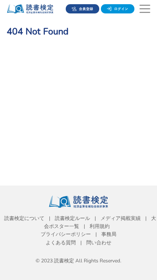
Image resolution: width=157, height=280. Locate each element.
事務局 (108, 234)
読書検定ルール (72, 218)
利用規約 (100, 226)
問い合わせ (98, 242)
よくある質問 (61, 242)
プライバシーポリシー (66, 234)
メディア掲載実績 (120, 218)
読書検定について (24, 218)
